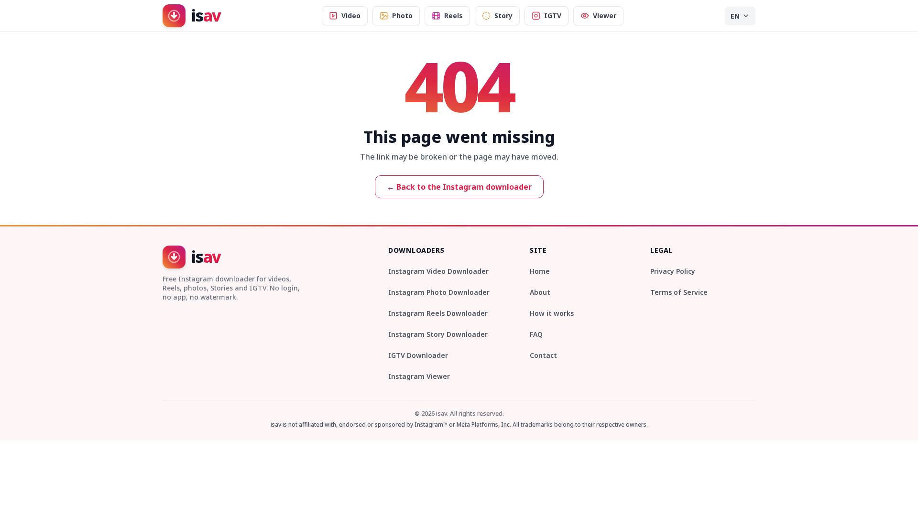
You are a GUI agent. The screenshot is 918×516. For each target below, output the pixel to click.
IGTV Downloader (418, 355)
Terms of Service (679, 292)
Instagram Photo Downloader (439, 292)
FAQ (536, 334)
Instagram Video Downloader (438, 271)
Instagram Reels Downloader (438, 313)
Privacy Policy (672, 271)
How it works (552, 313)
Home (540, 271)
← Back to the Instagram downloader (459, 187)
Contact (543, 355)
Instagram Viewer (419, 376)
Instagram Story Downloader (438, 334)
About (540, 292)
